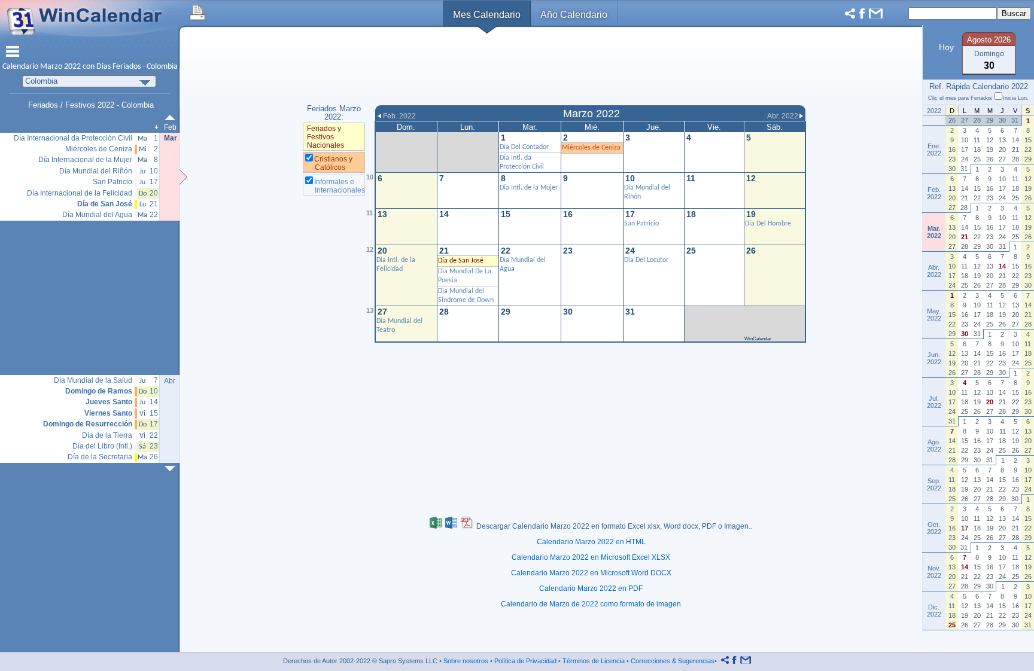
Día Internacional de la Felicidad (79, 193)
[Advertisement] (590, 67)
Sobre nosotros (465, 660)
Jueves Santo (109, 402)
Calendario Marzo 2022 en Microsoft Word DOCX (591, 573)
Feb (170, 127)
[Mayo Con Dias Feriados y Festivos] (172, 468)
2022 (72, 67)
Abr (169, 381)
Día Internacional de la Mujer (85, 160)
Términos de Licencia (593, 660)
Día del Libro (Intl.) (102, 446)
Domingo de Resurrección (87, 424)
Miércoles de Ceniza (591, 147)
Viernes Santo (108, 413)
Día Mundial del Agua (97, 215)
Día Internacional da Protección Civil (73, 138)
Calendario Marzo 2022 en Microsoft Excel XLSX (591, 557)
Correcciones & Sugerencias (672, 660)
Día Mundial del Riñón (95, 171)
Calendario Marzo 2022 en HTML (591, 542)
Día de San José (460, 260)
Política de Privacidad (525, 660)
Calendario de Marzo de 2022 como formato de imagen (591, 604)
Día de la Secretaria (100, 457)
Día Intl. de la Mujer (529, 187)
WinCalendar (757, 338)
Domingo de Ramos (98, 391)
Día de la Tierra (107, 436)
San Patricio (641, 223)
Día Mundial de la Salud (93, 381)
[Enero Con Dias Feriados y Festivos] (172, 117)
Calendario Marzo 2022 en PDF (591, 588)
